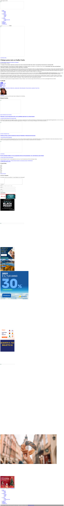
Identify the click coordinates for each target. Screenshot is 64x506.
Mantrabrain (13, 488)
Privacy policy (32, 505)
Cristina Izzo (13, 62)
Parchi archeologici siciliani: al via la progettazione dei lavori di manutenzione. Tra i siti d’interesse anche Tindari (22, 155)
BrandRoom (4, 22)
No (29, 505)
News (8, 133)
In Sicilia (1, 133)
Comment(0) (17, 62)
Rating (1, 185)
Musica (5, 15)
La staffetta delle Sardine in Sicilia (5, 161)
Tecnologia (10, 114)
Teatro (5, 16)
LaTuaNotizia (2, 57)
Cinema (5, 14)
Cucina (3, 21)
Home (3, 10)
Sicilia (5, 492)
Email (1, 189)
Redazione (3, 23)
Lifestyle (3, 497)
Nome (1, 187)
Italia (5, 12)
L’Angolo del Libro (7, 19)
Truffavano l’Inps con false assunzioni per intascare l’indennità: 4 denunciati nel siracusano (17, 135)
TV (4, 17)
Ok (28, 505)
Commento (2, 184)
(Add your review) (3, 173)
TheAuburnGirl (4, 503)
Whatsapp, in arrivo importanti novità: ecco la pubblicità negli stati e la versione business (17, 116)
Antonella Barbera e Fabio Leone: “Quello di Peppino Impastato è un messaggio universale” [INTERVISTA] (16, 160)
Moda (5, 18)
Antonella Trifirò (13, 118)
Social (5, 20)
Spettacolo (3, 13)
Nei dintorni (4, 11)
